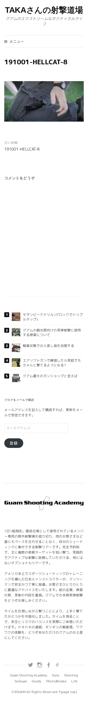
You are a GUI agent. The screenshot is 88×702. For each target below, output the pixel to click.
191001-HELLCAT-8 (22, 149)
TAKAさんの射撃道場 (44, 10)
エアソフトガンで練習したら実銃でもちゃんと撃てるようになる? (52, 362)
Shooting (71, 675)
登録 (14, 443)
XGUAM (19, 691)
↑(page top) (67, 691)
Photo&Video (56, 681)
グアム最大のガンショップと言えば (50, 376)
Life (74, 681)
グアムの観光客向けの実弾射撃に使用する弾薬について (52, 332)
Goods (36, 681)
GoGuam (21, 681)
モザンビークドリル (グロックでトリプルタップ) (53, 317)
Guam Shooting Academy (28, 675)
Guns (55, 675)
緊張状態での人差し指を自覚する (48, 345)
